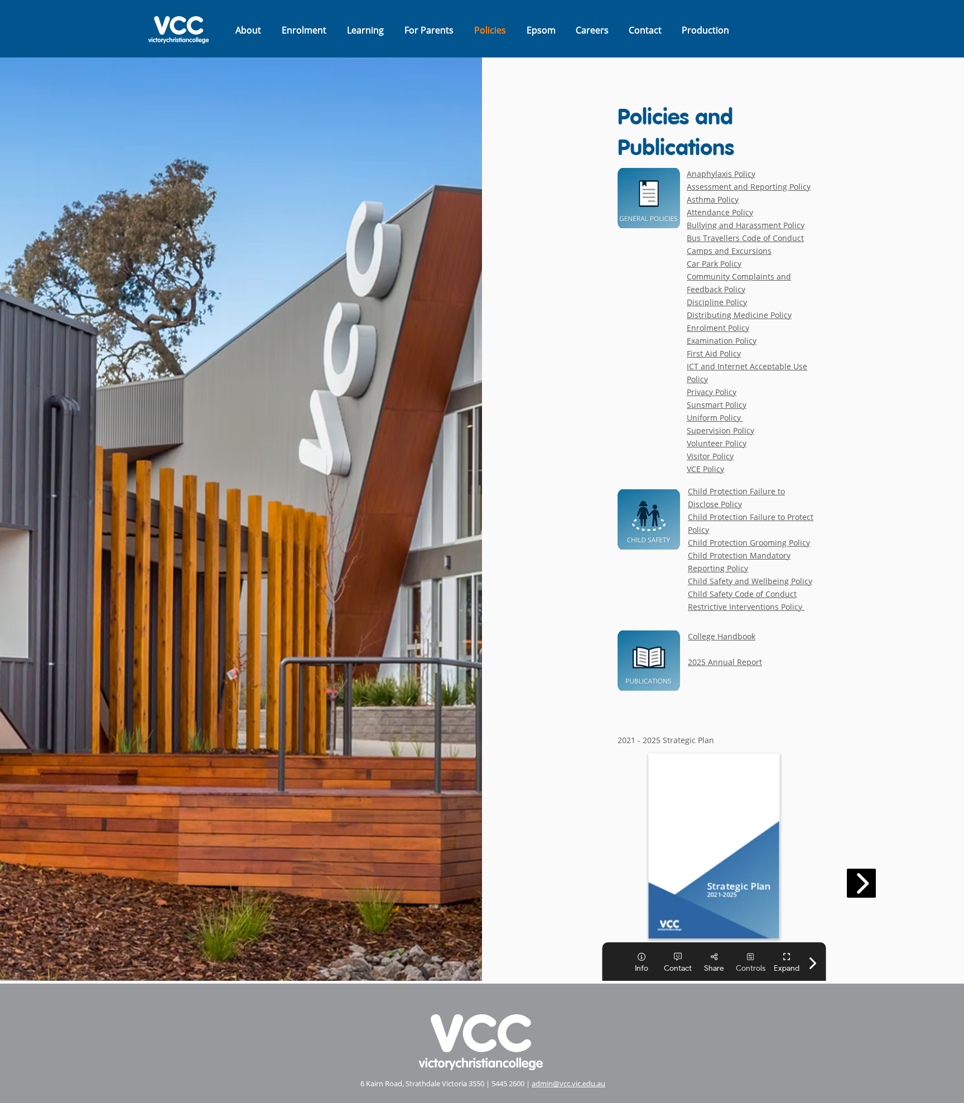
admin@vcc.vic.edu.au (568, 1083)
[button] (248, 30)
